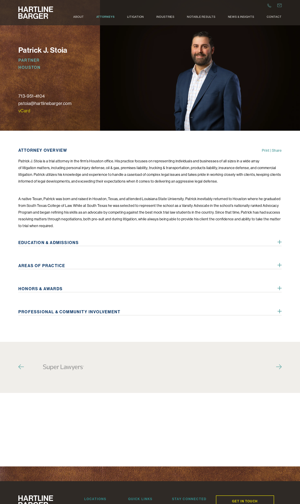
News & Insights (241, 17)
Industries (165, 17)
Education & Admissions (48, 242)
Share (277, 150)
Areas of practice (41, 265)
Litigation (135, 17)
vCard (24, 111)
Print (266, 150)
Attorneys (105, 17)
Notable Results (201, 17)
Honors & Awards (40, 288)
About (78, 17)
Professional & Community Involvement (69, 311)
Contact (274, 17)
